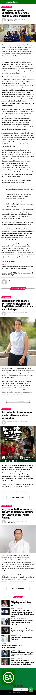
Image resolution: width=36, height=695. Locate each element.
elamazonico (11, 20)
